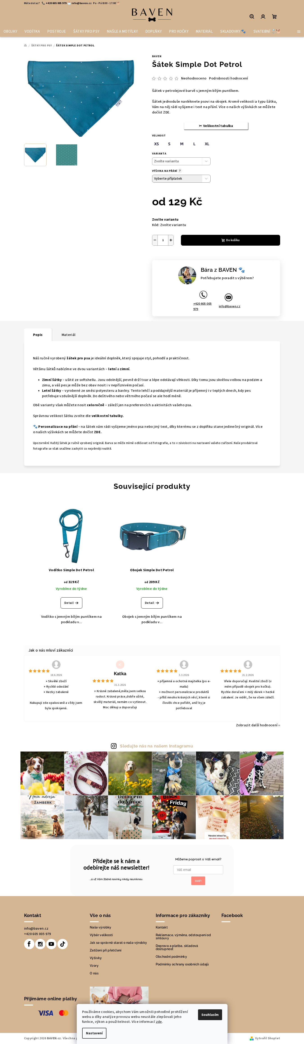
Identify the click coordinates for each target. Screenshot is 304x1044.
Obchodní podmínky (171, 956)
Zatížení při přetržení (106, 950)
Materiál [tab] (69, 334)
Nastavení (94, 1033)
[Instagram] (40, 944)
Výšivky (96, 958)
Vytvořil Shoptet (267, 1038)
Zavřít (191, 256)
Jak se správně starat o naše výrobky (118, 942)
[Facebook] (29, 944)
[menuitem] (10, 31)
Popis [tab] (38, 334)
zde (159, 1021)
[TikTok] (62, 944)
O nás (94, 973)
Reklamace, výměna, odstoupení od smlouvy (183, 936)
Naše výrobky (100, 927)
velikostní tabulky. (108, 415)
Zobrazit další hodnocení (257, 725)
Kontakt (162, 927)
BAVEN (157, 56)
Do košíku (233, 240)
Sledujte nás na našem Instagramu (156, 745)
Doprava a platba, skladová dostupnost (177, 947)
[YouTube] (51, 944)
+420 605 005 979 (202, 306)
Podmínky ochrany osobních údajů (182, 964)
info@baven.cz (229, 306)
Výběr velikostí (101, 935)
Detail (69, 603)
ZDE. (166, 112)
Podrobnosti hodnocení (228, 78)
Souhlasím (210, 1014)
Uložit (161, 256)
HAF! (198, 881)
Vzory (94, 965)
